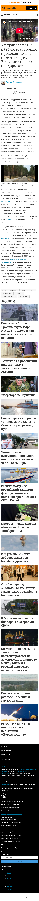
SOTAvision (5, 201)
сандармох (23, 296)
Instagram (10, 881)
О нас (4, 766)
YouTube (9, 889)
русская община (28, 290)
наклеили (5, 238)
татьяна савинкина (10, 290)
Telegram (9, 884)
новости (19, 293)
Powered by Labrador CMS (19, 898)
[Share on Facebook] (14, 92)
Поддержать (6, 784)
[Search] (38, 14)
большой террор (9, 296)
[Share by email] (21, 92)
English (7, 15)
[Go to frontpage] (19, 2)
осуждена (10, 219)
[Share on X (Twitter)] (17, 92)
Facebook (10, 878)
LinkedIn (9, 886)
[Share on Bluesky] (24, 92)
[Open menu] (2, 14)
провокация (7, 293)
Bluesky (9, 873)
